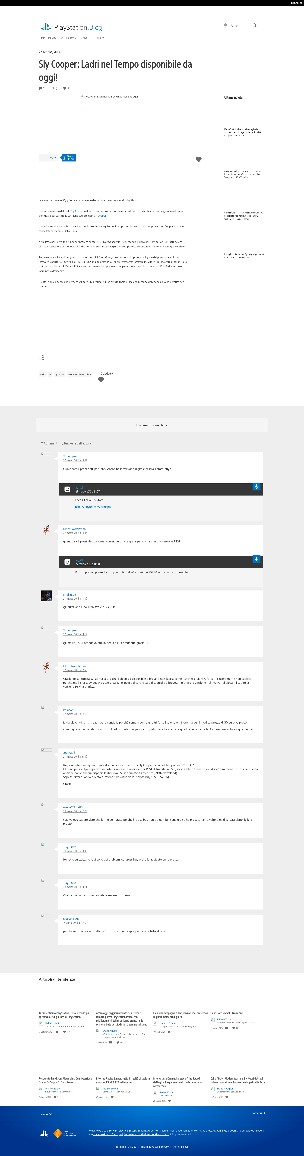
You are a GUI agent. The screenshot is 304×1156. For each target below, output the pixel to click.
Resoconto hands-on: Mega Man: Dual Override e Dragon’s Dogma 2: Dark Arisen (65, 1080)
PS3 (50, 374)
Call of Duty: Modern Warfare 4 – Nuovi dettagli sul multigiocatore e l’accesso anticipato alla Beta (238, 1080)
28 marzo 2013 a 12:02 (75, 811)
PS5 (43, 37)
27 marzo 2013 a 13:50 (75, 598)
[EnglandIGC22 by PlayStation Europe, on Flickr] (63, 189)
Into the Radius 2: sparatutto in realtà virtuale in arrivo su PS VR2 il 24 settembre (123, 1080)
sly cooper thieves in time (79, 374)
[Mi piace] (64, 1031)
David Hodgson (225, 1088)
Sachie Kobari (167, 1092)
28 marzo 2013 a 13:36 (75, 851)
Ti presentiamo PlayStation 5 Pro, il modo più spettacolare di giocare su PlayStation (64, 1015)
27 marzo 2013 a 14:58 (88, 564)
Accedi (235, 25)
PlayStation (78, 27)
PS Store (71, 37)
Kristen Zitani (224, 1019)
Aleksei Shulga (110, 1088)
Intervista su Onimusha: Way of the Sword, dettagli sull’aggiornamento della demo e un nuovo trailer (177, 1082)
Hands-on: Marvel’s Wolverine (227, 1013)
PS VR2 (52, 37)
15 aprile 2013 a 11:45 (74, 922)
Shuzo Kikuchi (110, 1030)
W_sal (53, 157)
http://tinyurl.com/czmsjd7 (93, 506)
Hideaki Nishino (53, 1023)
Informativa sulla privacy (154, 1146)
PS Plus (83, 37)
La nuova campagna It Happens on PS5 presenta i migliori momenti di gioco (180, 1015)
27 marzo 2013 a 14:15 (75, 634)
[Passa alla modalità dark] (225, 25)
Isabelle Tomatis (168, 1023)
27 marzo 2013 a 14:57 (88, 491)
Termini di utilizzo (126, 1146)
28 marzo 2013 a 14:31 (75, 887)
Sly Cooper (77, 211)
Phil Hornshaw (52, 1088)
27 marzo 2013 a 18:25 (75, 714)
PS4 (61, 37)
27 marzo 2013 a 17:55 (75, 670)
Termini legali (180, 1146)
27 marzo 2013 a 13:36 (75, 533)
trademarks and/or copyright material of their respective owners (131, 1134)
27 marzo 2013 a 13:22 (75, 460)
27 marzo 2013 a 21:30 (75, 756)
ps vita (42, 374)
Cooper (102, 215)
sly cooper (59, 374)
